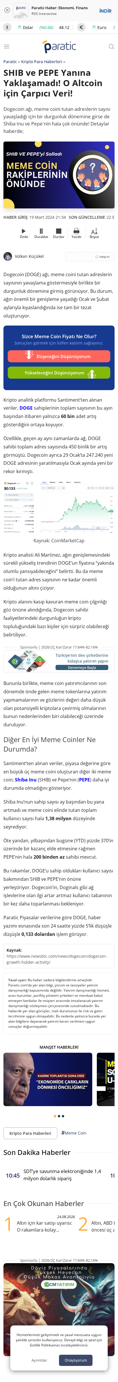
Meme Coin (73, 1133)
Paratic (10, 61)
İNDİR (105, 11)
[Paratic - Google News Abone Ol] (90, 258)
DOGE (26, 408)
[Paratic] (59, 47)
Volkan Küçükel (29, 256)
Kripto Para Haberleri (41, 61)
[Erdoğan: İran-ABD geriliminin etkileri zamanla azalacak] (47, 1079)
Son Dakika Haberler (36, 1152)
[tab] (55, 1116)
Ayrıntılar (39, 1360)
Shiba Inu (26, 780)
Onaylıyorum (76, 1360)
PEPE (84, 780)
